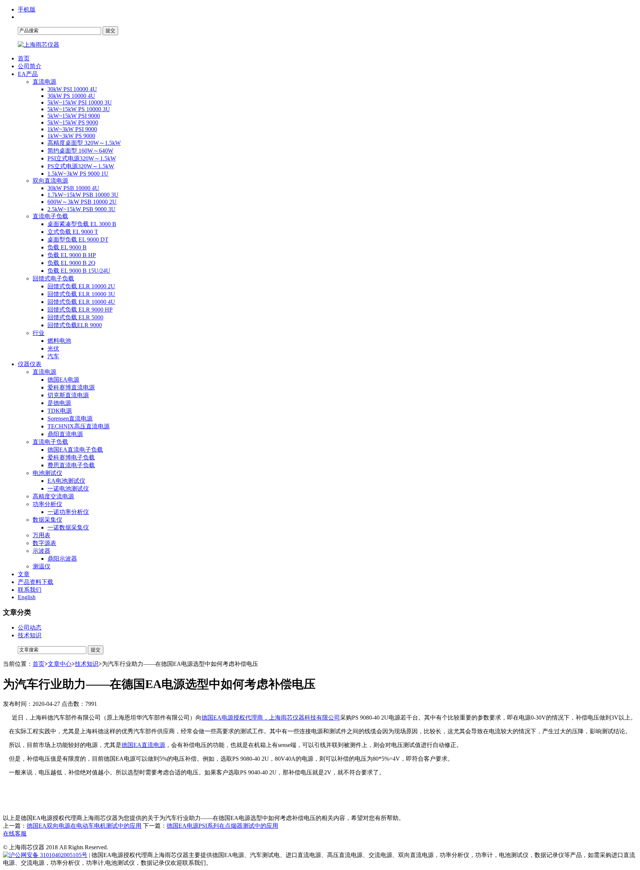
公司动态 (29, 627)
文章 (24, 574)
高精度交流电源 (53, 496)
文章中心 (59, 664)
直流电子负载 (50, 216)
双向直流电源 (50, 180)
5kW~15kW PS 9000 (72, 122)
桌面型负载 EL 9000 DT (78, 239)
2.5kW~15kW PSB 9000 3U (81, 209)
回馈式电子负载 (53, 278)
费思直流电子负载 (71, 465)
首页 (24, 58)
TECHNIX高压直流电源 (78, 426)
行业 (38, 333)
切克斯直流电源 (68, 395)
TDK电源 (59, 411)
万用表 (41, 535)
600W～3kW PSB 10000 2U (82, 202)
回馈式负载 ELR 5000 (75, 317)
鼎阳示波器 (62, 558)
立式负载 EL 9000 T (72, 232)
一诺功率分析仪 (68, 512)
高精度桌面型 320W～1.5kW (84, 143)
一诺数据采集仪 (68, 527)
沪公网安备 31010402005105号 (48, 855)
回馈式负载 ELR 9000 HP (80, 309)
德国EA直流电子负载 (75, 449)
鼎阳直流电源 (65, 434)
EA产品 (28, 74)
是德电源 (59, 403)
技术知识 (29, 635)
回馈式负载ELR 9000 (74, 325)
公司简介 (29, 66)
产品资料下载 (35, 582)
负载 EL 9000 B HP (71, 255)
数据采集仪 (47, 520)
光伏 (53, 348)
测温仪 (41, 566)
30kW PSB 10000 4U (73, 188)
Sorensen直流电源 (70, 418)
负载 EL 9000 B (67, 247)
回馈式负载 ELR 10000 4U (81, 302)
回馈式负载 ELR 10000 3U (81, 294)
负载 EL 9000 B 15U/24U (78, 271)
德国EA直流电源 (143, 745)
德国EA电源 (63, 379)
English (27, 597)
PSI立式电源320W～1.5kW (81, 158)
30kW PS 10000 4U (71, 96)
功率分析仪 (47, 504)
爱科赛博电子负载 (71, 457)
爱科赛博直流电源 (71, 387)
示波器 (41, 551)
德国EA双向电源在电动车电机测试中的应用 (84, 826)
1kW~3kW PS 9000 (71, 136)
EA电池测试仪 (66, 481)
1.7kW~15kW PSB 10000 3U (83, 195)
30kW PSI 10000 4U (72, 89)
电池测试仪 (47, 473)
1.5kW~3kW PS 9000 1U (78, 173)
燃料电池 (59, 341)
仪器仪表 (29, 364)
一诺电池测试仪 (68, 488)
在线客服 (15, 833)
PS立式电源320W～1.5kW (80, 166)
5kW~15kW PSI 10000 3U (79, 102)
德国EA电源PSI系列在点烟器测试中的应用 (222, 826)
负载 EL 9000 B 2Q (71, 263)
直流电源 (44, 82)
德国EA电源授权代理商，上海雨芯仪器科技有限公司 (270, 717)
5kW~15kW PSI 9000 (73, 116)
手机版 (27, 9)
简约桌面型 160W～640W (80, 150)
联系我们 (29, 590)
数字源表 (44, 543)
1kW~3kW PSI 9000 (72, 129)
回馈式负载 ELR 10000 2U (81, 286)
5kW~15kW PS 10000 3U (78, 109)
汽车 (53, 356)
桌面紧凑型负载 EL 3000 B (81, 224)
